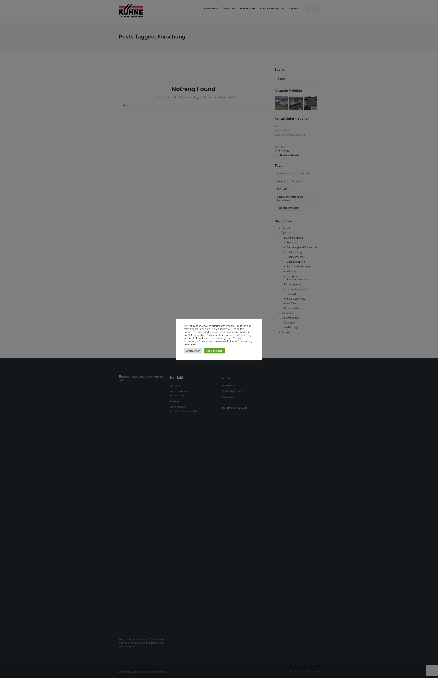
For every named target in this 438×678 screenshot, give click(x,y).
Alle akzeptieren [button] (214, 351)
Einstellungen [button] (193, 351)
